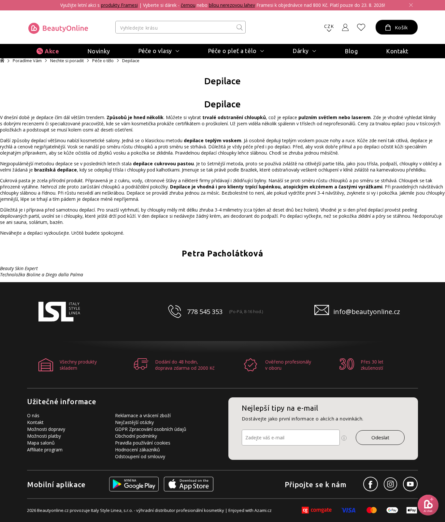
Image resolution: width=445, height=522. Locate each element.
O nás (33, 415)
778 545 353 (205, 311)
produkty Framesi (119, 5)
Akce (52, 51)
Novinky (98, 51)
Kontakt (397, 51)
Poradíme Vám (27, 60)
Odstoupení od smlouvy (140, 456)
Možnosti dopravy (46, 429)
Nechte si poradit (67, 60)
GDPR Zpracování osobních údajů (150, 429)
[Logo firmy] (58, 28)
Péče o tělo (103, 60)
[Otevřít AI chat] (428, 505)
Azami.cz (263, 510)
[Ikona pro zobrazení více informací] (344, 438)
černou (188, 5)
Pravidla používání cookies (142, 443)
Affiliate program (45, 449)
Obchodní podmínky (136, 436)
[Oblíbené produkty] (361, 27)
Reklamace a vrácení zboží (143, 415)
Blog (351, 51)
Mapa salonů (41, 443)
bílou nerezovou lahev (232, 5)
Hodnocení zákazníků (137, 449)
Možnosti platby (44, 436)
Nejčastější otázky (134, 422)
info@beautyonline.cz (366, 311)
